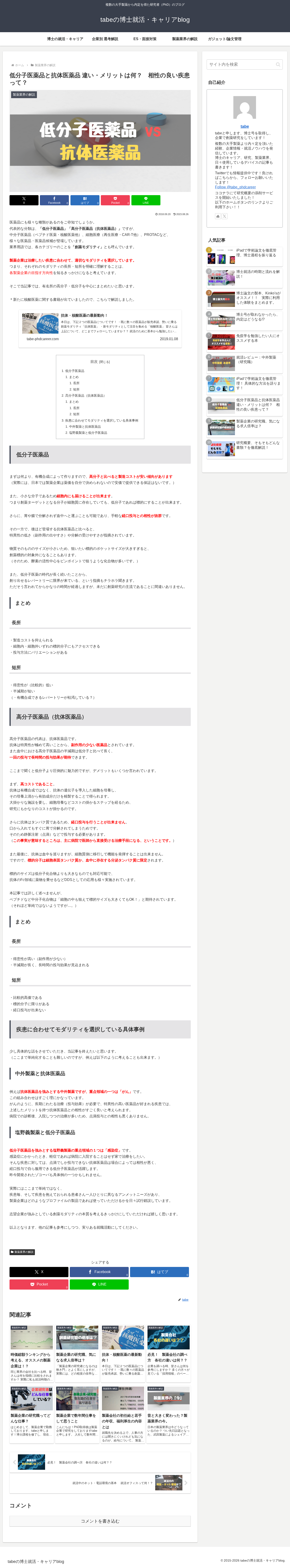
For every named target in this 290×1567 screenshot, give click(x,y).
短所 (76, 389)
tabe (245, 126)
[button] (278, 64)
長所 (76, 383)
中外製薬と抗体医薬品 (85, 426)
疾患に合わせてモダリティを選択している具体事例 (101, 420)
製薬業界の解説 (24, 1252)
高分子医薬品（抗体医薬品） (85, 395)
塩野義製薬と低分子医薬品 (88, 432)
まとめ (74, 377)
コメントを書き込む (100, 1521)
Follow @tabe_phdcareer (235, 187)
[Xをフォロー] (224, 216)
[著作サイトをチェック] (218, 216)
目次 (94, 362)
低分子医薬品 (74, 371)
